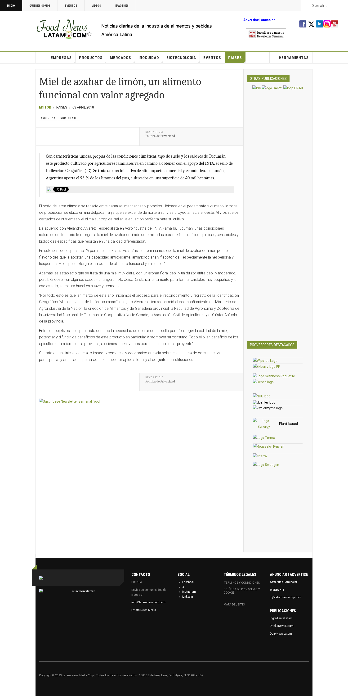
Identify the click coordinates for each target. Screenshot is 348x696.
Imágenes (122, 5)
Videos (96, 5)
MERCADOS (120, 57)
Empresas (61, 57)
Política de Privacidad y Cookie (242, 591)
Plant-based (288, 424)
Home (41, 57)
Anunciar (291, 582)
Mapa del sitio (234, 604)
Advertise (251, 20)
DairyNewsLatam (281, 633)
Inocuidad (148, 57)
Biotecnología (181, 57)
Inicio (11, 5)
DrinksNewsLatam (282, 626)
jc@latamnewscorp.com (285, 597)
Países (235, 57)
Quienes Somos (39, 5)
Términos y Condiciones (242, 582)
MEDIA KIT (277, 589)
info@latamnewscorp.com (148, 602)
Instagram (189, 591)
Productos (91, 57)
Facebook (188, 582)
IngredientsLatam (281, 618)
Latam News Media (143, 610)
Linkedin (187, 596)
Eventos (71, 5)
